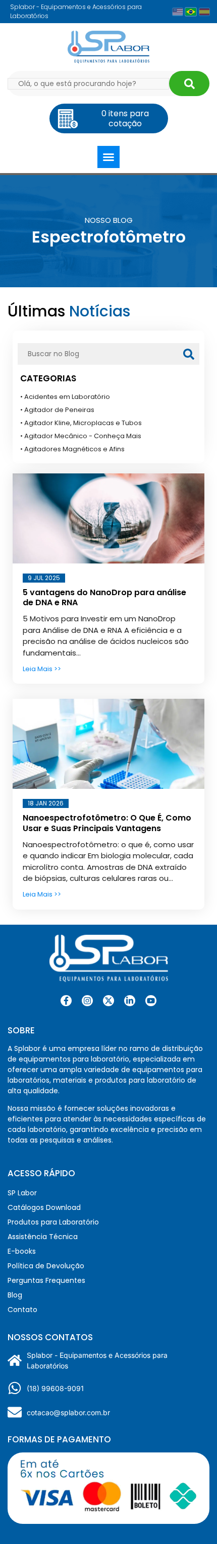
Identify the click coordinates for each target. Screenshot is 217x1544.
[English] (178, 12)
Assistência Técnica (43, 1237)
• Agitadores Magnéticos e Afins (72, 449)
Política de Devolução (46, 1266)
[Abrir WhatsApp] (192, 1518)
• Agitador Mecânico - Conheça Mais (80, 436)
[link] (87, 1000)
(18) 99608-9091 (55, 1388)
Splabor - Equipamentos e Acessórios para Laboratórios (97, 1360)
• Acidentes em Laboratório (65, 396)
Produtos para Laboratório (53, 1222)
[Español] (204, 12)
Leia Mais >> (42, 669)
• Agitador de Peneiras (57, 410)
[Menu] (108, 157)
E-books (22, 1251)
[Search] (189, 83)
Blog (15, 1295)
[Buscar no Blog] (188, 354)
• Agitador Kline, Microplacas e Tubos (81, 423)
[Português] (191, 12)
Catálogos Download (44, 1207)
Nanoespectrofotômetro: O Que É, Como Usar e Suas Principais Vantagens (107, 823)
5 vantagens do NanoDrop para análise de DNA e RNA (104, 598)
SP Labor (22, 1193)
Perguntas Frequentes (46, 1280)
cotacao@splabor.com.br (68, 1412)
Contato (22, 1310)
